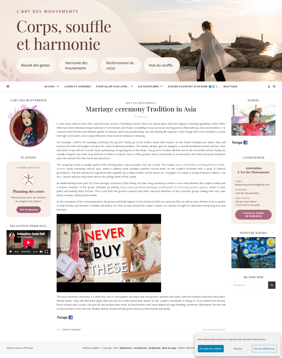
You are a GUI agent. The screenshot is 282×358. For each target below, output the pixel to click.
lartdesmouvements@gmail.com (252, 184)
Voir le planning (29, 209)
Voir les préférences (264, 348)
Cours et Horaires (77, 86)
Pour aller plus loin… (112, 86)
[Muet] (41, 251)
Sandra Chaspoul (71, 329)
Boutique (231, 86)
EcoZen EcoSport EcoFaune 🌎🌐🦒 (193, 86)
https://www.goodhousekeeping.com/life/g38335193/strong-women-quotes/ (164, 187)
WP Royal (28, 347)
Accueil (50, 86)
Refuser (238, 348)
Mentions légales (91, 347)
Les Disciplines (148, 86)
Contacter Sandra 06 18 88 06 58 (253, 214)
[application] (29, 242)
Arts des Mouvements (141, 103)
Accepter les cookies (211, 348)
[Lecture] (10, 251)
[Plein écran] (46, 251)
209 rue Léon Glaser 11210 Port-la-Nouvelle (247, 203)
